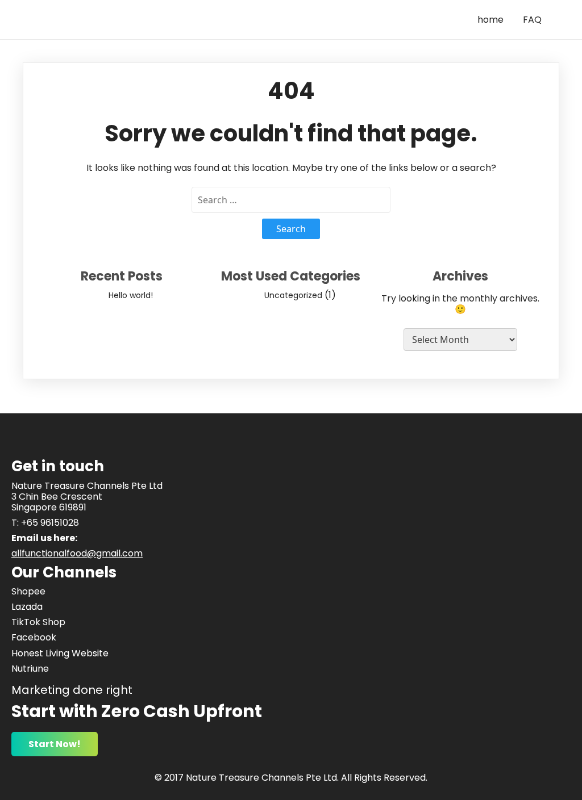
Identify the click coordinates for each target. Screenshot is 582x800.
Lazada (27, 606)
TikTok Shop (38, 622)
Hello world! (131, 295)
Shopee (28, 591)
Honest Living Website (60, 653)
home (490, 19)
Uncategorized (293, 295)
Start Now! (54, 744)
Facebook (33, 637)
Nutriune (30, 668)
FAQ (532, 19)
